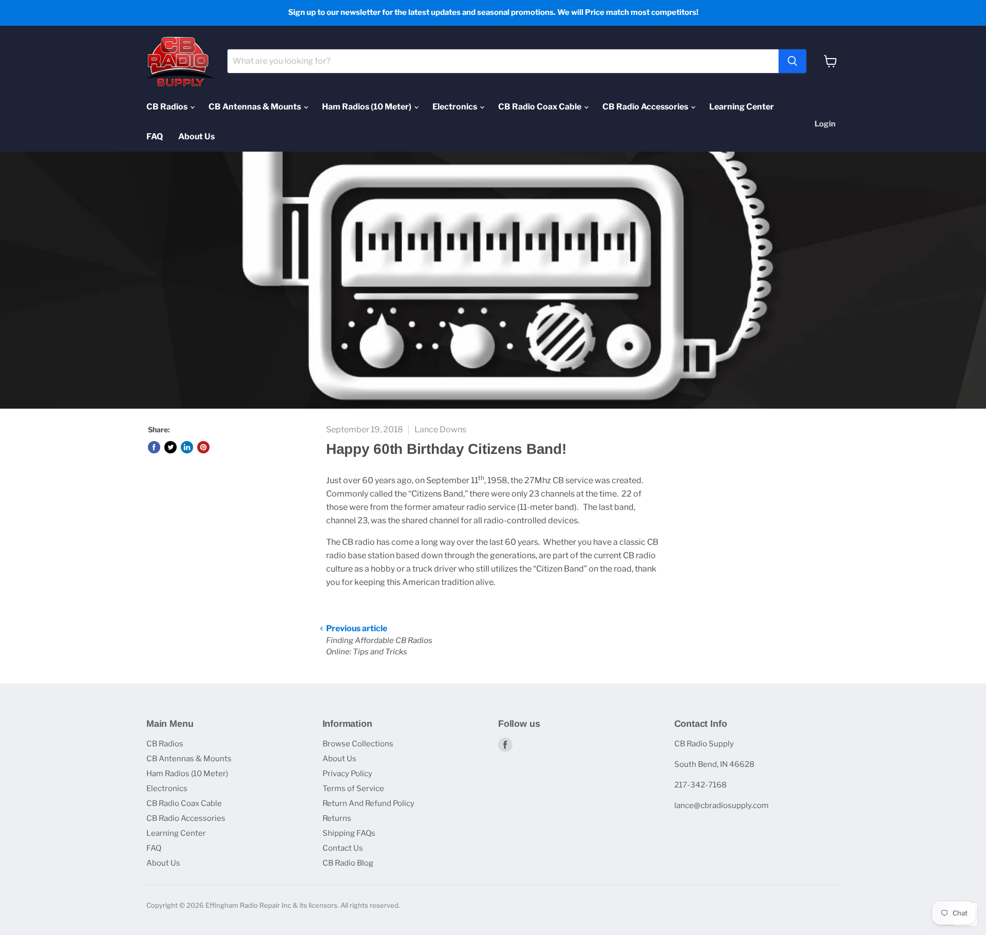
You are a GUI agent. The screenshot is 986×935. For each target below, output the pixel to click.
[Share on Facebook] (154, 447)
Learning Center (741, 107)
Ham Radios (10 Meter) (367, 107)
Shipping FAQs (349, 833)
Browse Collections (358, 743)
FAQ (154, 136)
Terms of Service (353, 788)
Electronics (455, 107)
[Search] (792, 61)
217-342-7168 (700, 785)
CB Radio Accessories (646, 107)
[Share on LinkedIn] (187, 447)
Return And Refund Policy (368, 803)
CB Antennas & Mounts (255, 107)
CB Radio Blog (348, 863)
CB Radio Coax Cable (540, 107)
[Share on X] (170, 447)
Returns (337, 818)
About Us (196, 136)
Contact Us (343, 848)
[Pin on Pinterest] (203, 447)
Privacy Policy (347, 773)
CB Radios (167, 107)
